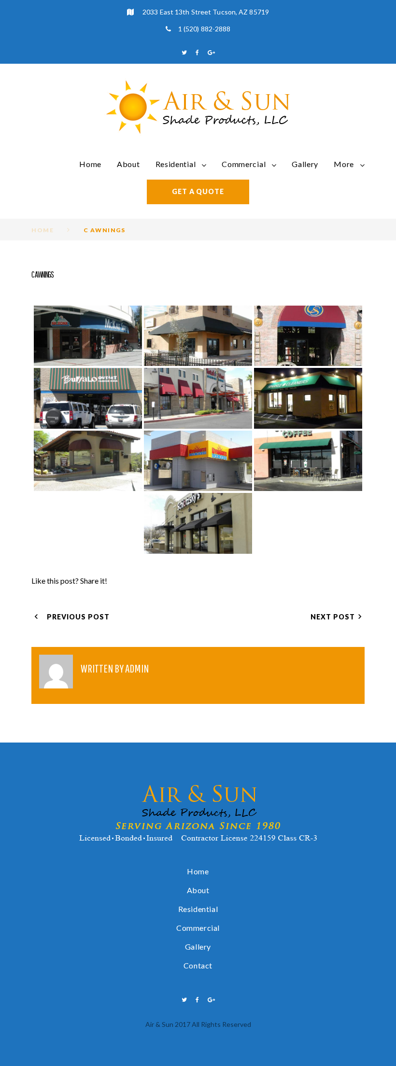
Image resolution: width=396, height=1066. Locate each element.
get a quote (198, 191)
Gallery (305, 163)
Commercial (244, 163)
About (128, 163)
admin (137, 668)
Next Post (333, 617)
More (344, 163)
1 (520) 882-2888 (204, 29)
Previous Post (78, 617)
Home (90, 163)
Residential (176, 163)
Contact (198, 965)
